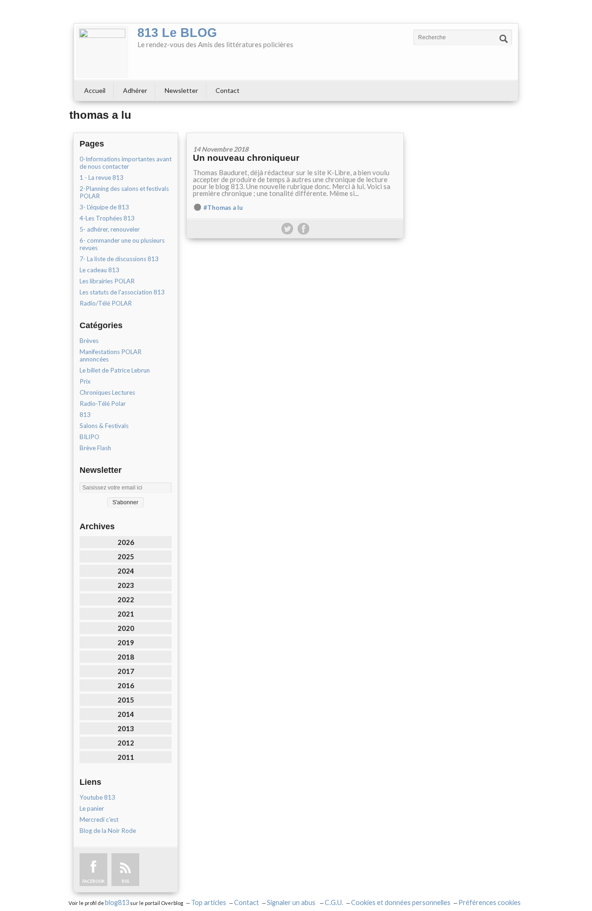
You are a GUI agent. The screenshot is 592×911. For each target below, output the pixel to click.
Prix (85, 381)
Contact (228, 90)
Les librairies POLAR (107, 281)
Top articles (208, 902)
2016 (125, 685)
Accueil (94, 90)
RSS (125, 881)
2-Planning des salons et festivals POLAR (124, 192)
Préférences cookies (489, 902)
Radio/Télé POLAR (106, 303)
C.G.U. (334, 902)
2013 (125, 728)
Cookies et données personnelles (400, 902)
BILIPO (89, 436)
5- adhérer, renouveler (110, 229)
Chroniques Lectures (107, 392)
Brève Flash (95, 448)
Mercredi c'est (99, 819)
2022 (125, 599)
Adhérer (135, 90)
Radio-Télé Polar (103, 403)
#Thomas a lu (223, 207)
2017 (125, 671)
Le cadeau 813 (99, 270)
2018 (125, 657)
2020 (125, 628)
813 (85, 414)
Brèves (89, 340)
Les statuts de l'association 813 (122, 292)
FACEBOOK (93, 881)
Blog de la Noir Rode (108, 830)
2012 (125, 743)
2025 (125, 556)
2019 (125, 642)
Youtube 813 (97, 797)
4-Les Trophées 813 (107, 218)
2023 (125, 585)
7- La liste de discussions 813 (119, 259)
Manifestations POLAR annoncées (111, 355)
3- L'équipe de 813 (104, 207)
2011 (125, 757)
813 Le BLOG (177, 33)
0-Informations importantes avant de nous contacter (126, 162)
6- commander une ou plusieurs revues (122, 244)
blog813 (117, 902)
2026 (125, 542)
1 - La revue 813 (101, 177)
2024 (125, 571)
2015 (125, 700)
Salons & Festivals (104, 425)
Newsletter (181, 90)
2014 (125, 714)
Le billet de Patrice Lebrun (115, 370)
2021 (125, 614)
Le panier (92, 808)
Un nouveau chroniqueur (246, 158)
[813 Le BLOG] (102, 52)
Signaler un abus (292, 902)
